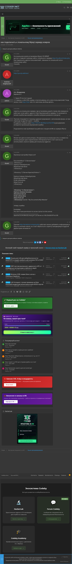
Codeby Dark (5, 475)
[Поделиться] (67, 54)
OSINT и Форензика (26, 278)
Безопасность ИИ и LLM (26, 262)
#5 (70, 135)
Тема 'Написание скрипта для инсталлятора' (18, 368)
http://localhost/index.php (61, 58)
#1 (70, 54)
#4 (70, 109)
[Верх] (67, 475)
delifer (7, 270)
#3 (70, 90)
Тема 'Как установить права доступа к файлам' (19, 350)
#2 (70, 71)
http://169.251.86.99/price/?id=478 (42, 123)
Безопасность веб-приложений (24, 270)
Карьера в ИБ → (11, 401)
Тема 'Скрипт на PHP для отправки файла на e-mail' (20, 362)
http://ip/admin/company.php (29, 224)
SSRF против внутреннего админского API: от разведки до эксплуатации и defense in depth (24, 267)
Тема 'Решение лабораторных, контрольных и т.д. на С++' (22, 356)
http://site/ (26, 102)
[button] (2, 14)
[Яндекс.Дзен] (43, 242)
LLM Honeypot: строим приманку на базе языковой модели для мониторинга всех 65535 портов (24, 283)
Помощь (57, 475)
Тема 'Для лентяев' (10, 344)
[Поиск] (64, 7)
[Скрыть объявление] (69, 19)
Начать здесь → (11, 306)
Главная (63, 475)
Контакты (34, 475)
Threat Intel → (10, 385)
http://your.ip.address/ (21, 73)
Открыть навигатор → (27, 332)
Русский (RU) (14, 475)
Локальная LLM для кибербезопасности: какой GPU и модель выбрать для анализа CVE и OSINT (24, 259)
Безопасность (49, 475)
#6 (70, 152)
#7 (70, 222)
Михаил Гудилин (10, 278)
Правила (40, 475)
